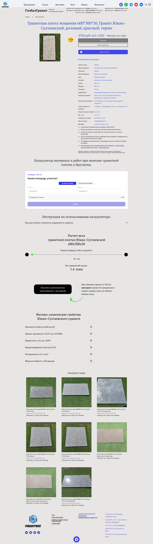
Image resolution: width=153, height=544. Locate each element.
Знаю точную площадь (85, 183)
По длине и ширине (67, 183)
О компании (56, 523)
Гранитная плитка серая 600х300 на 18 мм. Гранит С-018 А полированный (76, 500)
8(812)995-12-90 (70, 10)
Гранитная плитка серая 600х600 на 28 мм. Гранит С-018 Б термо (76, 455)
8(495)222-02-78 (70, 8)
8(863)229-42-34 (109, 8)
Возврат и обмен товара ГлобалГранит (60, 520)
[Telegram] (131, 4)
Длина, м (30, 187)
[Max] (121, 4)
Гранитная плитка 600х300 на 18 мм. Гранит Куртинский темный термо (109, 455)
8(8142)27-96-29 (109, 10)
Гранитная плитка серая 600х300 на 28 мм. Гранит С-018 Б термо (40, 410)
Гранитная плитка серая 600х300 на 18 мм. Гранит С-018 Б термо (76, 410)
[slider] (32, 254)
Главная (27, 17)
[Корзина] (149, 5)
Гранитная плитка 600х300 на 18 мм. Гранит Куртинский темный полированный (38, 500)
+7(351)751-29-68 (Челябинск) (115, 525)
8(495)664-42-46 (80, 8)
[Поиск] (146, 4)
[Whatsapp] (126, 4)
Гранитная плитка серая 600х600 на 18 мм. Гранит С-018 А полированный (111, 410)
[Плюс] (126, 254)
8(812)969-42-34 (80, 10)
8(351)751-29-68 (80, 12)
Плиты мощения (39, 17)
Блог (53, 515)
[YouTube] (136, 4)
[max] (76, 539)
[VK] (141, 4)
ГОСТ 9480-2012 (104, 147)
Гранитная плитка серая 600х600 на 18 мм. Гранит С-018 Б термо (40, 455)
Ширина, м (80, 187)
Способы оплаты (57, 517)
